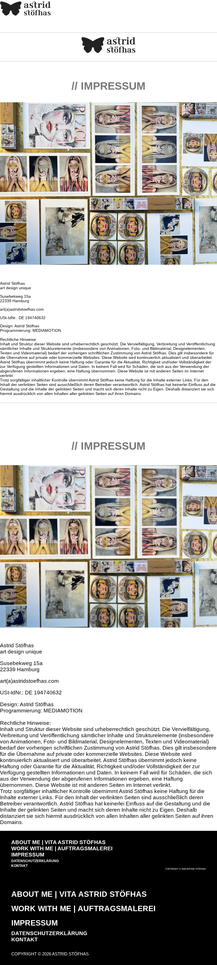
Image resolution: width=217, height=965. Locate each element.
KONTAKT (19, 865)
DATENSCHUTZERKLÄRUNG (35, 861)
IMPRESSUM (27, 855)
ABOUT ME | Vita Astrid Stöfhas (58, 842)
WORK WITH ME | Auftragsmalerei (61, 848)
